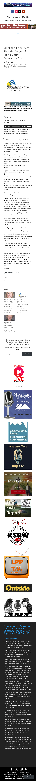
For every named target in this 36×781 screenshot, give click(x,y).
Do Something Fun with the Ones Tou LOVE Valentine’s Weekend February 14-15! (16, 676)
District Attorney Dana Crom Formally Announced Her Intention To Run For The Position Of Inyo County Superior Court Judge (18, 687)
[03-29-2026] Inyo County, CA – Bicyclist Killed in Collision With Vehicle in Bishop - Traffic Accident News (18, 643)
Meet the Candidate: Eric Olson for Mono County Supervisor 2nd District (22, 302)
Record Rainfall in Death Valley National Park (18, 741)
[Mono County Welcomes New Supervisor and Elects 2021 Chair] (9, 318)
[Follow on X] (19, 11)
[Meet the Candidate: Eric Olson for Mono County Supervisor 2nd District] (23, 295)
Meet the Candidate (19, 66)
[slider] (29, 126)
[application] (18, 126)
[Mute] (25, 127)
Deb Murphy (10, 65)
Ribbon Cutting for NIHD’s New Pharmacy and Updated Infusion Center (18, 696)
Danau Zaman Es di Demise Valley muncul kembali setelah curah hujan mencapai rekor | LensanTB (18, 721)
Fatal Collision (25, 663)
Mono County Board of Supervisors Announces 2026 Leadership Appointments (9, 302)
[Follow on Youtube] (23, 11)
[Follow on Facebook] (12, 11)
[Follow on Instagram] (16, 11)
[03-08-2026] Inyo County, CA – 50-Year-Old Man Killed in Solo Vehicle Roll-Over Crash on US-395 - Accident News (18, 661)
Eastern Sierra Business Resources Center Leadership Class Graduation (18, 705)
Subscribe (27, 354)
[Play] (6, 127)
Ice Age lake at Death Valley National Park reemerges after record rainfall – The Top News (17, 730)
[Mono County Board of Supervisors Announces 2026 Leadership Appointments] (9, 295)
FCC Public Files (18, 386)
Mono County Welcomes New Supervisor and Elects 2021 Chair (9, 324)
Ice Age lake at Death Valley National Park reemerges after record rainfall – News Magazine (17, 712)
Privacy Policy (8, 778)
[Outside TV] (18, 592)
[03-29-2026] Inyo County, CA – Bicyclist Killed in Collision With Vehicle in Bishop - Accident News (18, 652)
